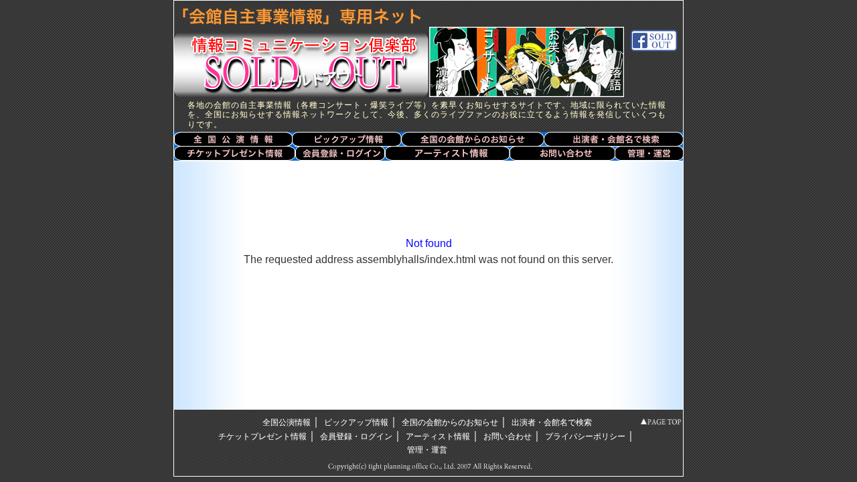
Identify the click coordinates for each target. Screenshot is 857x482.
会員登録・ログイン (339, 153)
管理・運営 (427, 450)
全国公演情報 (233, 139)
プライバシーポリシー (585, 436)
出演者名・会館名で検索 (613, 139)
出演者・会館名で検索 (552, 422)
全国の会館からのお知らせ (473, 139)
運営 (649, 153)
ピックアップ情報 (356, 422)
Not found (429, 243)
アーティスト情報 (447, 153)
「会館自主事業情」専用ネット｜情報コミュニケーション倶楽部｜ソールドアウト (298, 48)
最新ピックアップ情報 (347, 139)
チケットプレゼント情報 (234, 153)
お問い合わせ (562, 153)
